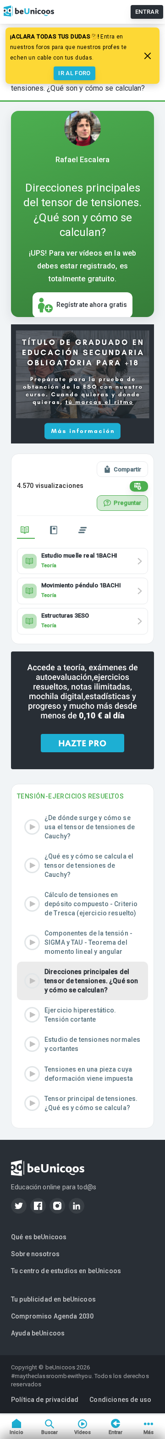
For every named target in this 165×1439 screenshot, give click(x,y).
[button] (82, 827)
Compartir (127, 469)
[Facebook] (38, 1206)
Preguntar (127, 502)
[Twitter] (19, 1206)
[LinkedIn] (76, 1206)
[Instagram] (57, 1206)
